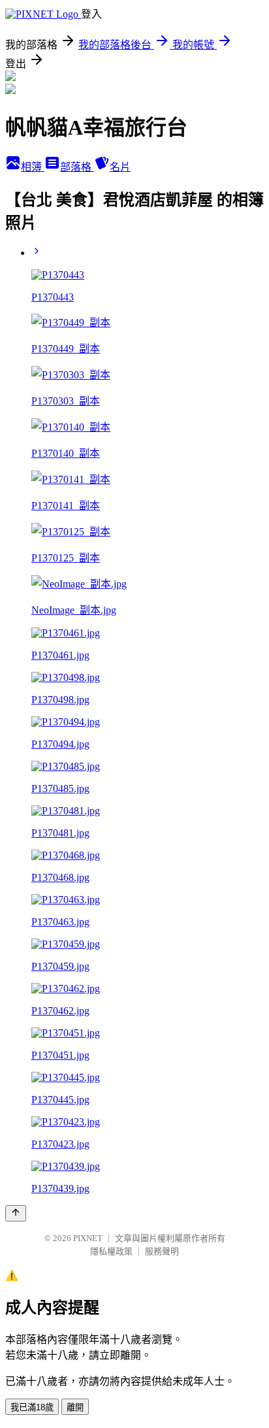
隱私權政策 (111, 1251)
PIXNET (88, 1238)
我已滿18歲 (32, 1407)
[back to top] (15, 1213)
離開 (75, 1407)
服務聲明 (162, 1251)
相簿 (32, 167)
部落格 (77, 167)
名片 (120, 167)
